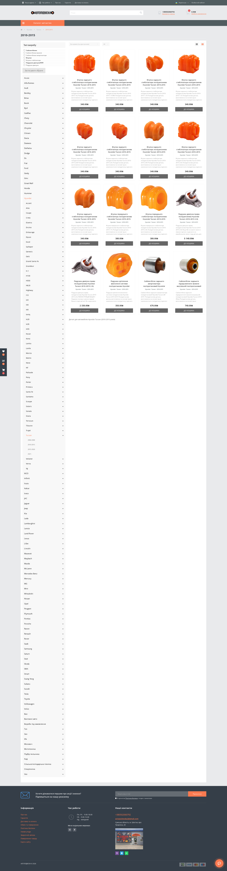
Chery (26, 118)
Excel (28, 242)
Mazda (27, 563)
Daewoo (27, 143)
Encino (29, 227)
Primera (29, 387)
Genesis (29, 251)
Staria (28, 416)
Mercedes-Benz (30, 573)
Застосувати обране (34, 70)
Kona (28, 339)
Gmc (26, 178)
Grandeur (30, 266)
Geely (26, 173)
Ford (26, 168)
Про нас (58, 3)
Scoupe (29, 401)
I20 (27, 300)
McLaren (28, 568)
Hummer (28, 193)
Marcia (29, 353)
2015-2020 (31, 449)
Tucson (39, 30)
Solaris (29, 406)
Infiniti (27, 478)
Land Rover (29, 533)
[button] (3, 371)
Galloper (29, 247)
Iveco (26, 493)
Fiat (25, 163)
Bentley (27, 93)
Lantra (28, 343)
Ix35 (27, 324)
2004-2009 (31, 440)
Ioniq (28, 314)
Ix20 (27, 319)
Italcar (26, 488)
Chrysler (27, 128)
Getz (28, 256)
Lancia (27, 528)
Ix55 (27, 329)
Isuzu (26, 483)
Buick (26, 103)
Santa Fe (29, 392)
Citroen (27, 133)
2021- (30, 454)
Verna (28, 464)
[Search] (140, 12)
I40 (27, 309)
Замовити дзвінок (168, 14)
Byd (26, 108)
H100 (28, 276)
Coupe (28, 213)
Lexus (26, 538)
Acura (26, 78)
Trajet (28, 430)
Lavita (28, 348)
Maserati (28, 553)
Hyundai (29, 30)
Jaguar (27, 503)
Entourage (30, 232)
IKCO (26, 473)
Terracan (29, 421)
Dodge (27, 153)
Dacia (26, 138)
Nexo (28, 363)
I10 (27, 295)
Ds (25, 158)
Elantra (29, 222)
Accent (29, 203)
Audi (26, 88)
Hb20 (28, 285)
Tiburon (29, 426)
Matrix (28, 358)
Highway (29, 290)
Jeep (26, 508)
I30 (27, 305)
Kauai (28, 334)
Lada (26, 518)
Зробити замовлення (198, 14)
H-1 (27, 271)
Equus (28, 237)
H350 (28, 280)
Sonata (29, 411)
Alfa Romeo (29, 83)
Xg (27, 468)
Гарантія (68, 3)
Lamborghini (29, 523)
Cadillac (27, 113)
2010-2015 (31, 445)
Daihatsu (28, 148)
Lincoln (27, 548)
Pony (28, 377)
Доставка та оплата (81, 3)
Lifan (26, 543)
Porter (28, 382)
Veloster (29, 459)
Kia (25, 513)
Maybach (28, 558)
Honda (27, 188)
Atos (28, 208)
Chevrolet (28, 123)
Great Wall (28, 183)
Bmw (26, 98)
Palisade (29, 372)
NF (27, 368)
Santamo (29, 397)
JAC (25, 498)
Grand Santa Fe (32, 261)
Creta (28, 218)
